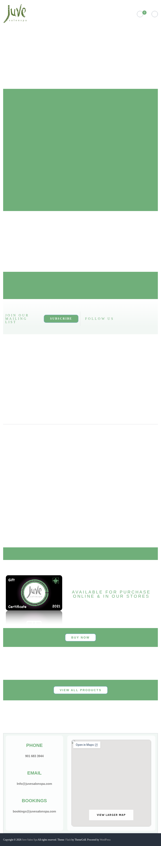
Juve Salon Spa (29, 839)
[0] (140, 14)
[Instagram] (123, 318)
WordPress (105, 839)
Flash (68, 839)
